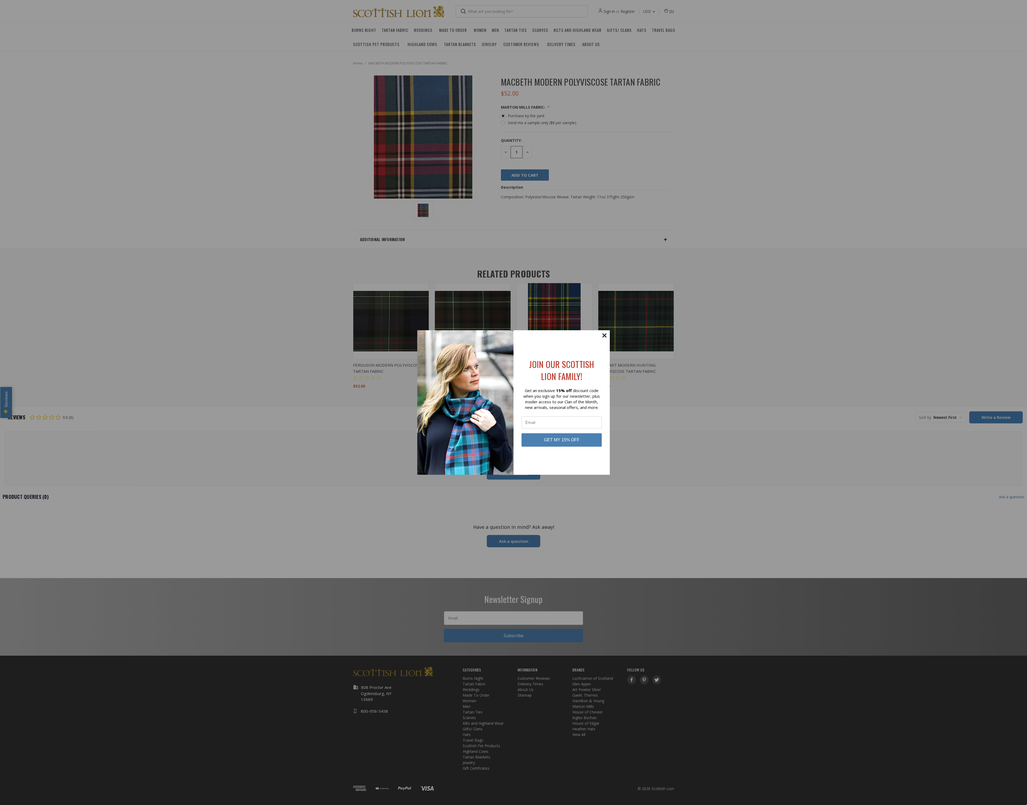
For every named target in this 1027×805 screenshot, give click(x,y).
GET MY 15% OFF (562, 440)
